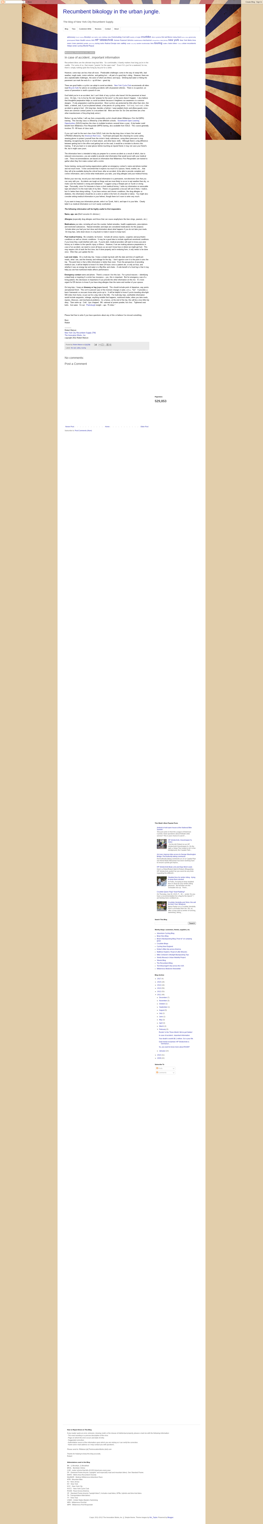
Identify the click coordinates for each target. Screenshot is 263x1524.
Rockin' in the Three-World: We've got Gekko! (175, 1032)
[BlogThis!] (102, 344)
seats (129, 43)
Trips (73, 29)
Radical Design (110, 43)
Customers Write (85, 29)
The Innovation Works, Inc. (75, 335)
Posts (160, 1068)
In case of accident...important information (174, 1035)
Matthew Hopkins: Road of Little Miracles (172, 952)
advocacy (71, 37)
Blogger (170, 1517)
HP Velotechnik (104, 40)
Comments (162, 1073)
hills (92, 40)
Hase (78, 40)
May (161, 1020)
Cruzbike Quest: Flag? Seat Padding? (171, 892)
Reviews (98, 29)
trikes (175, 43)
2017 (159, 979)
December (163, 997)
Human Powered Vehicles (124, 40)
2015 (159, 982)
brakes (82, 37)
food (179, 37)
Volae (69, 46)
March (161, 1026)
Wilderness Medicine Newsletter (169, 969)
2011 (159, 995)
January (162, 1051)
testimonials (146, 43)
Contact (108, 29)
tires (152, 43)
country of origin (135, 37)
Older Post (144, 427)
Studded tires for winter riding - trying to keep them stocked (181, 878)
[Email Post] (95, 344)
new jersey (164, 40)
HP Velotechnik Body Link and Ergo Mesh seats (174, 867)
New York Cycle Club (122, 85)
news (69, 43)
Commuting (117, 37)
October (162, 1004)
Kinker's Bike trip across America (169, 949)
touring (158, 43)
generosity (192, 37)
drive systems (156, 37)
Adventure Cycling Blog (165, 933)
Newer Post (69, 427)
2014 (159, 985)
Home (107, 427)
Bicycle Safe (74, 88)
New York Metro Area (188, 40)
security (133, 43)
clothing (104, 37)
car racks (95, 37)
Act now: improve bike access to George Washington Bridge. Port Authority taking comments (176, 855)
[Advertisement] (175, 93)
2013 (159, 988)
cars (100, 37)
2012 (159, 991)
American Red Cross (93, 136)
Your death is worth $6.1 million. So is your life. (176, 1039)
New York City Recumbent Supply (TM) (80, 333)
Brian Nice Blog (162, 936)
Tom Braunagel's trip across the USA (170, 966)
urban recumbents (189, 43)
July (161, 1013)
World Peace (88, 46)
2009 (159, 1058)
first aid (164, 37)
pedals (86, 43)
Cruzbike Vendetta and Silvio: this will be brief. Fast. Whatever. (182, 903)
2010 (159, 1055)
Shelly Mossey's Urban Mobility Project (171, 957)
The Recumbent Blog (165, 963)
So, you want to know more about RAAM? (174, 1047)
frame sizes (184, 37)
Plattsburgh (90, 305)
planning (91, 43)
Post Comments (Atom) (83, 431)
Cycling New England (165, 946)
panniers (80, 43)
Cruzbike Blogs (162, 944)
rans (118, 43)
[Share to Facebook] (107, 344)
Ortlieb (74, 43)
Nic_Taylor (153, 1517)
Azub (77, 37)
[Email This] (99, 344)
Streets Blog (161, 960)
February (162, 1029)
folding (175, 37)
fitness (170, 37)
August (162, 1010)
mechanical (147, 40)
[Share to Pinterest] (110, 344)
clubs (109, 37)
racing (97, 43)
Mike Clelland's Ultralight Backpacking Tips (173, 955)
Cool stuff (125, 37)
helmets (88, 40)
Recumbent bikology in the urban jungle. (111, 11)
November (163, 1001)
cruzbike (146, 36)
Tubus (180, 43)
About (116, 29)
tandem (139, 43)
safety (123, 43)
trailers (165, 43)
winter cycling (77, 46)
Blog (66, 29)
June (161, 1017)
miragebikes (156, 40)
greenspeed (71, 40)
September (163, 1007)
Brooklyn (87, 37)
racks (102, 43)
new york (173, 40)
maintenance (138, 40)
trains (170, 43)
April (161, 1023)
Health (82, 40)
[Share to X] (105, 344)
